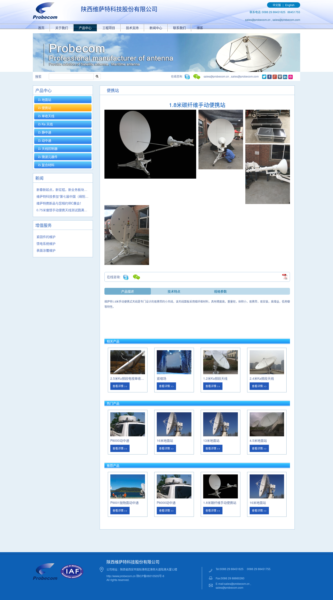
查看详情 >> (120, 386)
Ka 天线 (47, 124)
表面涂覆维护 (46, 250)
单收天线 (47, 116)
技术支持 (132, 27)
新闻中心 (156, 27)
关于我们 (61, 27)
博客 (200, 27)
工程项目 (108, 27)
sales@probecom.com (286, 20)
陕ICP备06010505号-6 (150, 576)
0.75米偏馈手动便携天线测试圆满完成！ (65, 210)
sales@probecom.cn (257, 20)
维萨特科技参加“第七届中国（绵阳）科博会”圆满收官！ (75, 196)
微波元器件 (49, 156)
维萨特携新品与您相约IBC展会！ (59, 203)
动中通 (46, 140)
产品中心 (85, 27)
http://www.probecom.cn (121, 576)
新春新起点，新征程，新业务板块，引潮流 (66, 189)
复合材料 (47, 165)
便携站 (46, 107)
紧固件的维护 (46, 236)
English (289, 5)
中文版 (277, 5)
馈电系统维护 (46, 243)
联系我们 (179, 27)
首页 (41, 27)
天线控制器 (49, 148)
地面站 (46, 99)
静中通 (46, 132)
